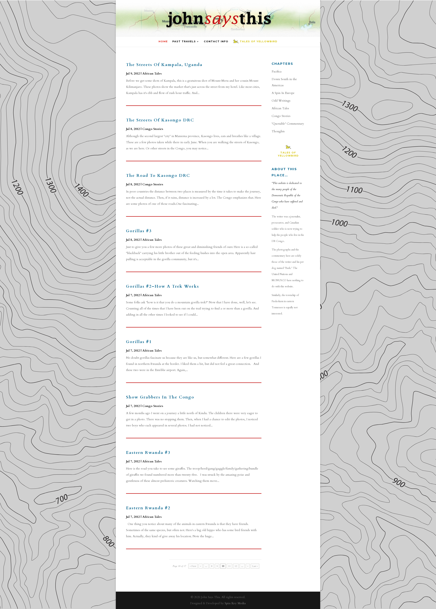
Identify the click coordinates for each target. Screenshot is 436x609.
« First (193, 566)
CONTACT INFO (216, 41)
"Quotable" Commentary (288, 124)
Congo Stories (152, 129)
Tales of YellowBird (258, 41)
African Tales (152, 73)
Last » (255, 566)
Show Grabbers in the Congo (160, 397)
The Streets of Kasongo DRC (160, 120)
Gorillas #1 (139, 342)
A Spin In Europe (283, 93)
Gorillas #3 (139, 231)
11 (229, 566)
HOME (163, 41)
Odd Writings (281, 101)
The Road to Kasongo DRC (158, 175)
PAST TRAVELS (184, 41)
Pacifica (277, 71)
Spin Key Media (235, 603)
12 (236, 566)
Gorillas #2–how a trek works (162, 286)
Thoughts (278, 131)
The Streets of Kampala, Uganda (164, 65)
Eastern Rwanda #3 (148, 452)
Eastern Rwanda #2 (148, 508)
